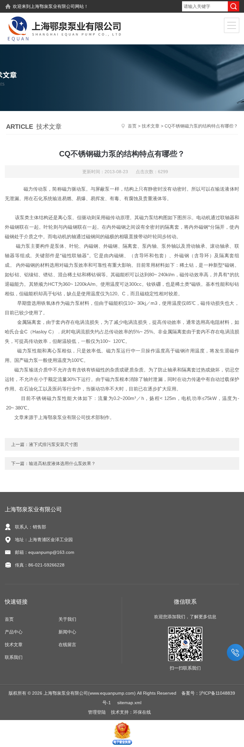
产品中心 (14, 631)
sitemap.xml (129, 702)
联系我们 (14, 657)
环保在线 (142, 712)
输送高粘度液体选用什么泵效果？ (62, 463)
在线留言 (67, 644)
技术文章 (150, 125)
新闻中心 (67, 631)
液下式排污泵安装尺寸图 (53, 444)
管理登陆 (97, 712)
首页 (132, 125)
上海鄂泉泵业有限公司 (52, 6)
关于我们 (67, 619)
